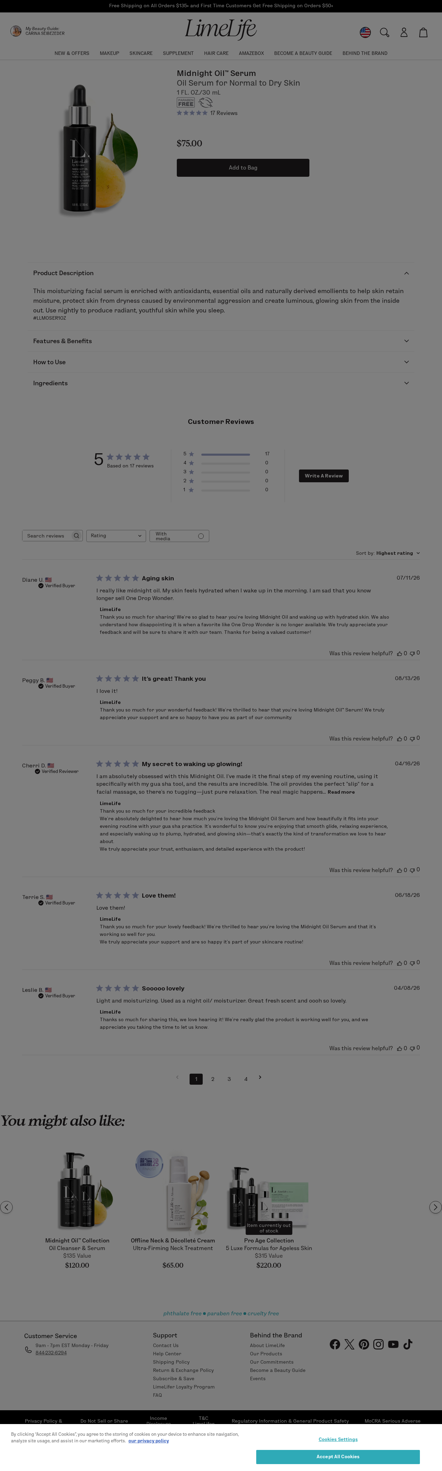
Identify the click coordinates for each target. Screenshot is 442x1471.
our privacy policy (148, 1440)
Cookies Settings (338, 1439)
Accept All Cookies (338, 1456)
